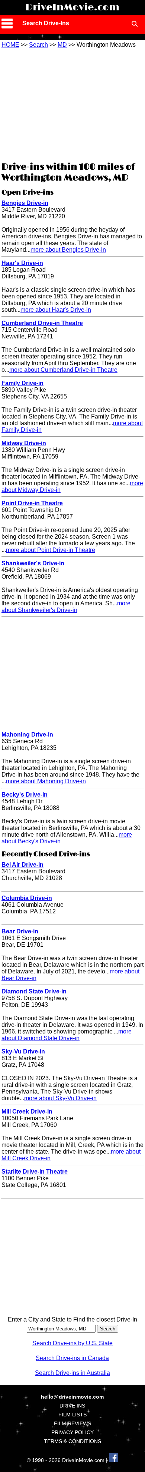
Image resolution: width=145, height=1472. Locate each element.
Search (38, 45)
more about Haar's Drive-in (55, 310)
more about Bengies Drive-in (68, 250)
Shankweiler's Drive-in (32, 563)
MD (62, 45)
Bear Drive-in (19, 931)
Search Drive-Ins (45, 23)
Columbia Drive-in (26, 898)
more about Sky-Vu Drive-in (60, 1098)
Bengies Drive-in (24, 203)
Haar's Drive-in (22, 263)
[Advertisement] (72, 104)
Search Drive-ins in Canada (72, 1358)
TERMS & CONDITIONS (72, 1441)
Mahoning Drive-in (27, 734)
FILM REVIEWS (72, 1423)
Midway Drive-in (23, 443)
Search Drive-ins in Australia (72, 1373)
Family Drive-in (22, 383)
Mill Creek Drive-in (26, 1111)
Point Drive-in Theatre (32, 503)
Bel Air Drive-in (22, 864)
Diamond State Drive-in (34, 991)
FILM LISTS (72, 1415)
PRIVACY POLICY (72, 1432)
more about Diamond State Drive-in (66, 1034)
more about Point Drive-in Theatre (50, 550)
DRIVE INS (72, 1406)
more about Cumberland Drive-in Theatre (63, 370)
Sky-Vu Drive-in (23, 1051)
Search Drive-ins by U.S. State (72, 1343)
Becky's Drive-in (24, 794)
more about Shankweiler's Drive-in (65, 606)
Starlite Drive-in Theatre (34, 1171)
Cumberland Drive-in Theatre (42, 323)
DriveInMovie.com (72, 7)
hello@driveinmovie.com (72, 1397)
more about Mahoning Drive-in (46, 781)
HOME (10, 45)
